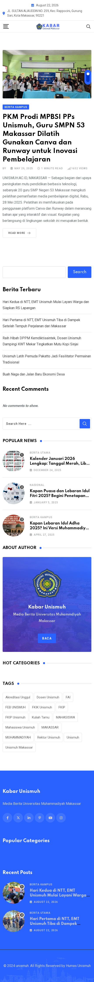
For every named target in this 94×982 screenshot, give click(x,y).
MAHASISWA (65, 717)
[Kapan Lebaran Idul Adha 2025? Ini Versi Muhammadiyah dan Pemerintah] (13, 525)
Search (79, 272)
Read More (16, 233)
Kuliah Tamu (40, 717)
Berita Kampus (41, 517)
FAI (68, 697)
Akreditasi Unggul (17, 697)
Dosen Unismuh (48, 697)
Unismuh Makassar (19, 747)
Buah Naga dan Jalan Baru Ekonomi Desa (34, 374)
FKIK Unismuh (42, 707)
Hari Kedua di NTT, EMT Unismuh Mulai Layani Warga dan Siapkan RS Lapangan (58, 895)
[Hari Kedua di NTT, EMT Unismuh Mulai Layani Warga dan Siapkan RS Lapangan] (13, 893)
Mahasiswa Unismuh (20, 727)
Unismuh (73, 737)
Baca (47, 638)
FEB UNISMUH (15, 707)
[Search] (88, 26)
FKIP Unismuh (15, 717)
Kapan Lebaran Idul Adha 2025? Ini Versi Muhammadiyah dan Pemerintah (60, 528)
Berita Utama (40, 452)
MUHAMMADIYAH (18, 737)
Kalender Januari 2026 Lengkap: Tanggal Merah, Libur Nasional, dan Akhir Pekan (60, 464)
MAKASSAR (50, 727)
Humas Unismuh (78, 966)
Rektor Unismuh (48, 737)
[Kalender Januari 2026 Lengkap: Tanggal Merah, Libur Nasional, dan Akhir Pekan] (13, 461)
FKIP (62, 707)
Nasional (37, 485)
